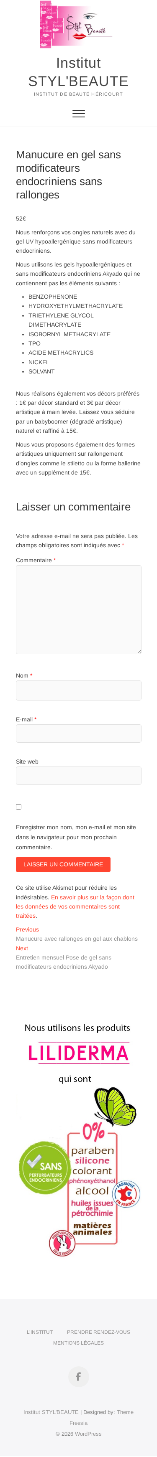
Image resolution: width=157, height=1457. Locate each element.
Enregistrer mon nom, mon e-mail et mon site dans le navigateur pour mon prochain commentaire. (76, 837)
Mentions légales (78, 1343)
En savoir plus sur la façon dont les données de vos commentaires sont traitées (75, 906)
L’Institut (40, 1332)
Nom (24, 675)
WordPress (88, 1434)
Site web (27, 761)
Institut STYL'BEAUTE (78, 72)
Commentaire (36, 560)
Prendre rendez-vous (98, 1332)
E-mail (26, 719)
